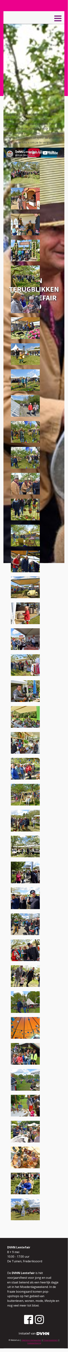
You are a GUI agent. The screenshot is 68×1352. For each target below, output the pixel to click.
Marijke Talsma (27, 115)
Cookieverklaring (34, 1343)
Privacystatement (50, 1340)
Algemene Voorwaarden (31, 1340)
